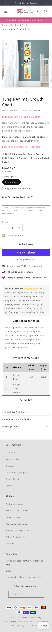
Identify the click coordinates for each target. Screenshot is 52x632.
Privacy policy (29, 621)
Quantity (5, 222)
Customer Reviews (14, 504)
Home (5, 25)
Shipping (10, 466)
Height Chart (11, 182)
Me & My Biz (11, 452)
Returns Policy (12, 459)
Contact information (34, 626)
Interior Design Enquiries (17, 472)
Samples (10, 543)
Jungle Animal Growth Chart (16, 29)
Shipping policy (18, 626)
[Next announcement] (46, 3)
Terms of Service (13, 479)
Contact (9, 485)
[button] (6, 11)
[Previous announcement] (5, 3)
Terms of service (43, 621)
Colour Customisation (16, 537)
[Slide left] (19, 93)
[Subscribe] (40, 594)
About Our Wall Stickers (17, 510)
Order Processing (14, 517)
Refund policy (16, 621)
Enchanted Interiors (24, 618)
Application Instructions (17, 524)
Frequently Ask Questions (18, 530)
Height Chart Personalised (18, 188)
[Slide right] (32, 93)
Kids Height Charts (19, 25)
